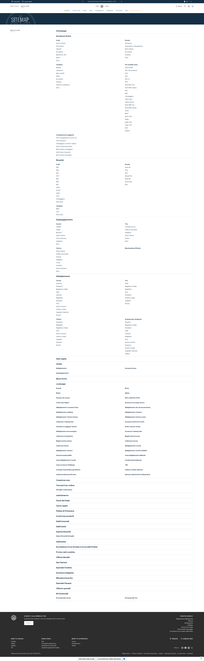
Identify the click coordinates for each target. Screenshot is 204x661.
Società (13, 641)
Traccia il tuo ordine (187, 627)
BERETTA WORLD (14, 6)
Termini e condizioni (137, 653)
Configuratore (188, 623)
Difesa (13, 643)
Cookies (160, 653)
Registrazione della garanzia (184, 619)
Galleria (13, 645)
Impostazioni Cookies (170, 653)
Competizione (76, 643)
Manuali (190, 621)
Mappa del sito (126, 653)
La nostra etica (181, 653)
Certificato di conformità (48, 645)
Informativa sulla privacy (48, 643)
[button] (185, 6)
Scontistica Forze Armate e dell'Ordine (181, 631)
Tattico (74, 645)
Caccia (74, 641)
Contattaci (190, 653)
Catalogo (190, 625)
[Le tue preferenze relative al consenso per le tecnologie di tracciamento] (201, 658)
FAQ (42, 641)
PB (12, 647)
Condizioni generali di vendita (50, 647)
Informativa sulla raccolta (87, 659)
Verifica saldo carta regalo (185, 629)
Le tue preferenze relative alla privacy (109, 659)
